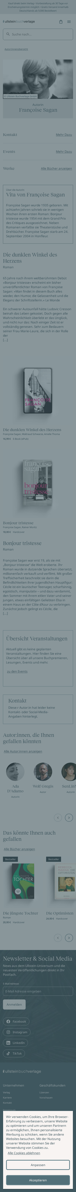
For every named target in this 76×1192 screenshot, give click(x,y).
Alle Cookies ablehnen (24, 1153)
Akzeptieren (38, 1180)
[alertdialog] (38, 1150)
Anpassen (38, 1165)
